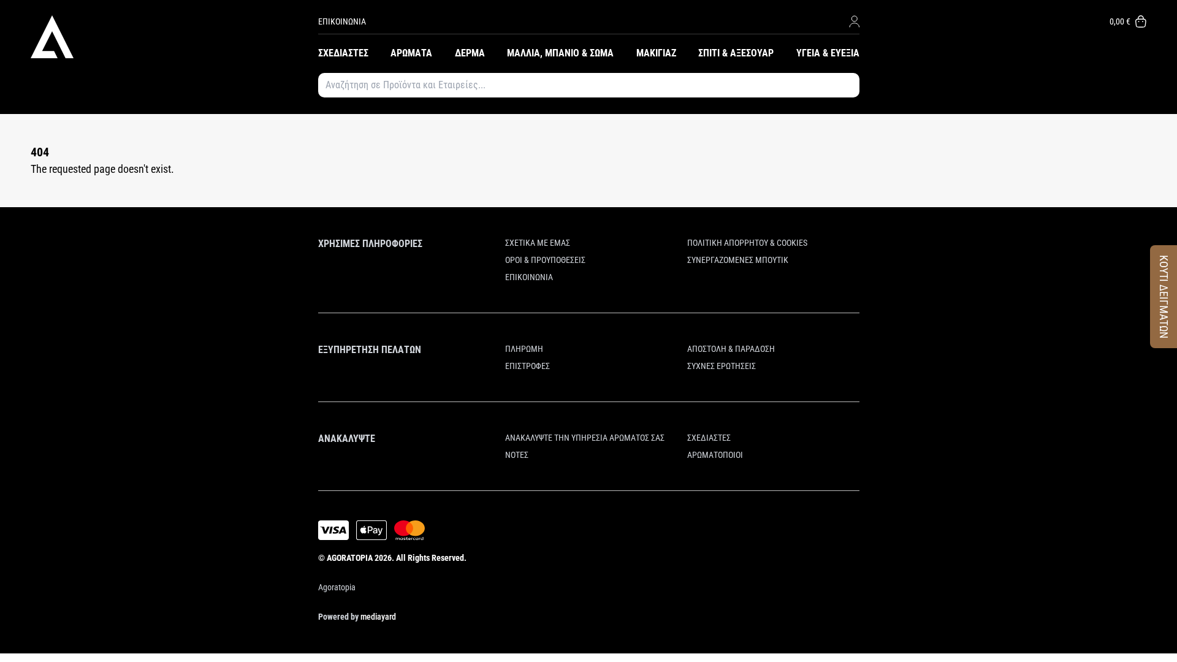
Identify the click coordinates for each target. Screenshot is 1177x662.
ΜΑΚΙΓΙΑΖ (656, 53)
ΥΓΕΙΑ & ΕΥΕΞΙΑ (827, 53)
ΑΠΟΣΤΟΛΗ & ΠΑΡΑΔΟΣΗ (731, 349)
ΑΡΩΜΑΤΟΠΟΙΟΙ (715, 455)
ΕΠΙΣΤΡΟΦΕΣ (527, 366)
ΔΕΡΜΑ (470, 53)
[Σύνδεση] (854, 21)
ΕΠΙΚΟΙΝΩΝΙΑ (342, 21)
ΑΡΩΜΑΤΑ (411, 53)
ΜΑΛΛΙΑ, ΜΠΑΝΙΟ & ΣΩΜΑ (560, 53)
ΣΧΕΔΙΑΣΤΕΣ (343, 53)
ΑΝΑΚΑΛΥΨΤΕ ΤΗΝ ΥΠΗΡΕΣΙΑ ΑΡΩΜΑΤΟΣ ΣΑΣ (585, 438)
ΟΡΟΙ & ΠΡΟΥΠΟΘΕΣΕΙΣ (545, 260)
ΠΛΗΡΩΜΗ (524, 349)
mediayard (378, 617)
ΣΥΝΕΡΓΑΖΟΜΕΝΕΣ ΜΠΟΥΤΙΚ (737, 260)
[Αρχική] (174, 36)
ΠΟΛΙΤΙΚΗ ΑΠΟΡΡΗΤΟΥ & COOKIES (747, 243)
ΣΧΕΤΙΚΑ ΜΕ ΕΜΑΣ (537, 243)
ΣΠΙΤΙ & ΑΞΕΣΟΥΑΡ (736, 53)
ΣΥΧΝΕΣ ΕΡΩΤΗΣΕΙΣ (721, 366)
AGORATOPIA (350, 558)
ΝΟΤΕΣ (516, 455)
